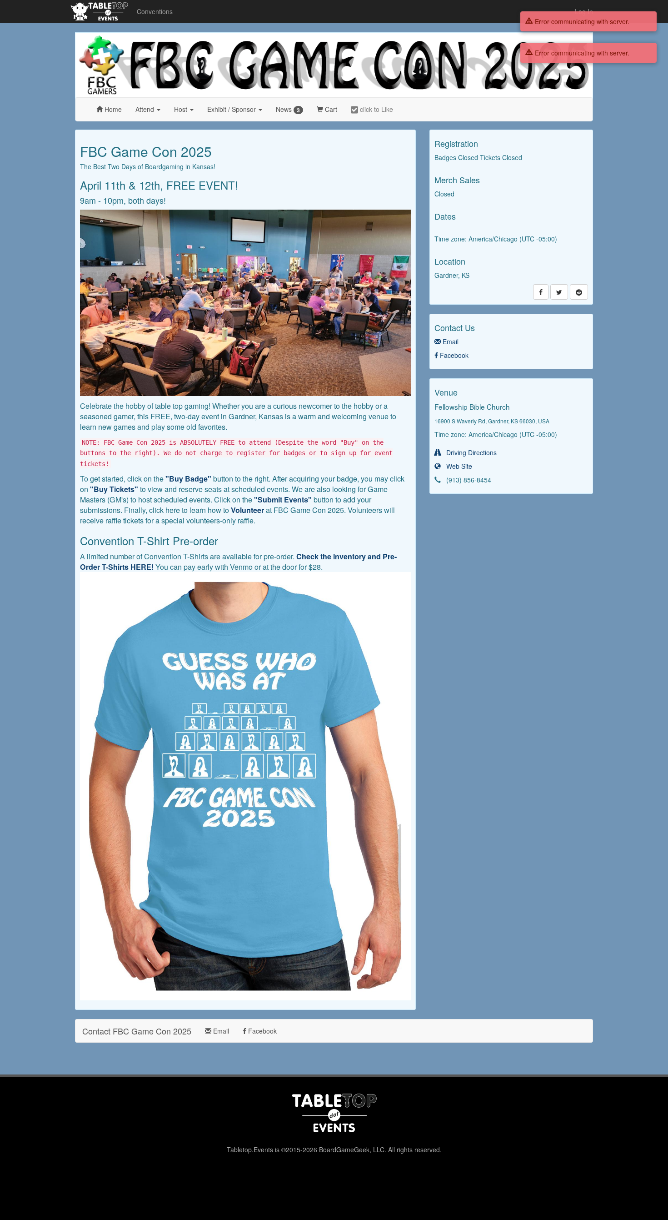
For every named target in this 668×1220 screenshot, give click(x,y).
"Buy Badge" (188, 478)
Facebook (453, 355)
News (288, 109)
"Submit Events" (283, 499)
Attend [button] (145, 109)
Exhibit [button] (231, 109)
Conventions (155, 11)
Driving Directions (469, 452)
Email (450, 341)
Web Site (456, 466)
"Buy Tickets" (114, 489)
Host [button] (181, 109)
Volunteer (247, 510)
